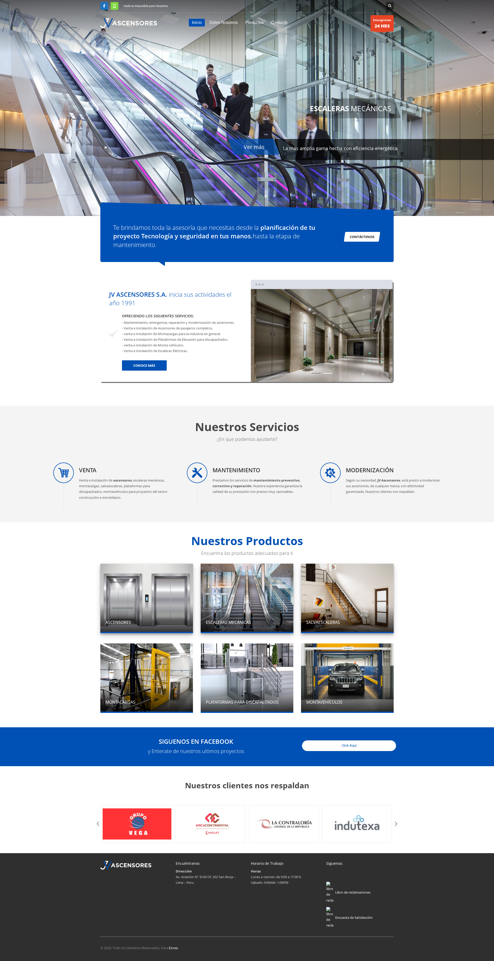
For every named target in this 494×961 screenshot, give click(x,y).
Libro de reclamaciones (352, 892)
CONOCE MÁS (144, 365)
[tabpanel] (247, 108)
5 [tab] (476, 209)
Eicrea (173, 948)
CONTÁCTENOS (362, 236)
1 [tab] (316, 373)
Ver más (207, 147)
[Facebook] (104, 6)
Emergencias (382, 23)
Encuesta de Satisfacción (354, 917)
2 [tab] (476, 201)
